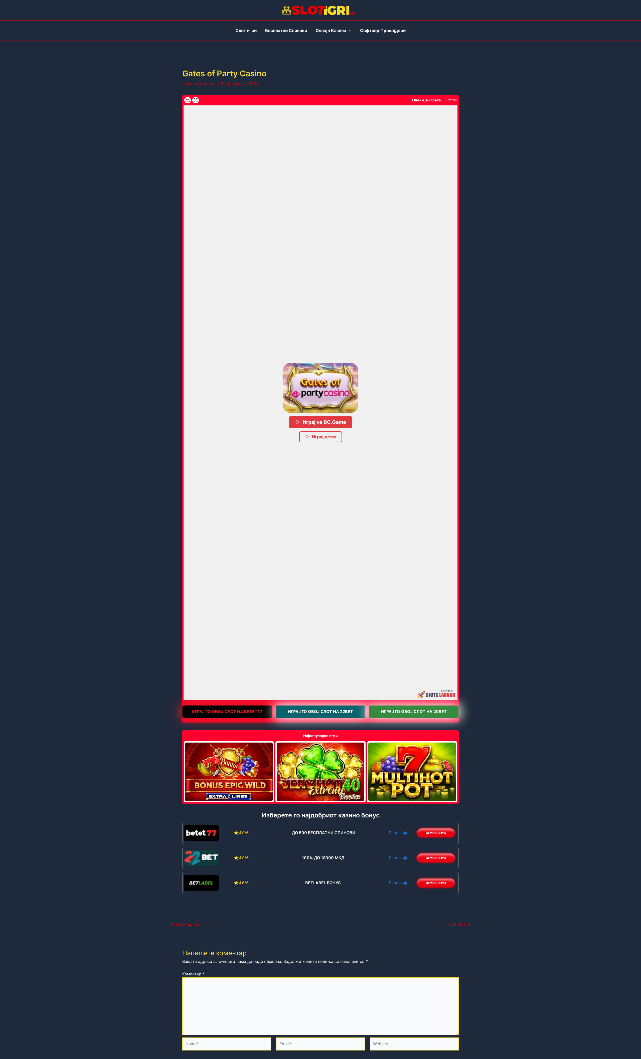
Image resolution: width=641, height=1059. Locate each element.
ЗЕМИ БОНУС (436, 833)
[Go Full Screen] (195, 100)
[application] (348, 31)
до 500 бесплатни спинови (323, 832)
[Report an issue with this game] (187, 100)
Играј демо (324, 436)
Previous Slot (186, 924)
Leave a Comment (199, 83)
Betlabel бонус (323, 882)
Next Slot (458, 924)
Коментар (193, 973)
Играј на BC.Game (324, 422)
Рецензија (398, 832)
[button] (320, 388)
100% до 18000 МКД (323, 857)
